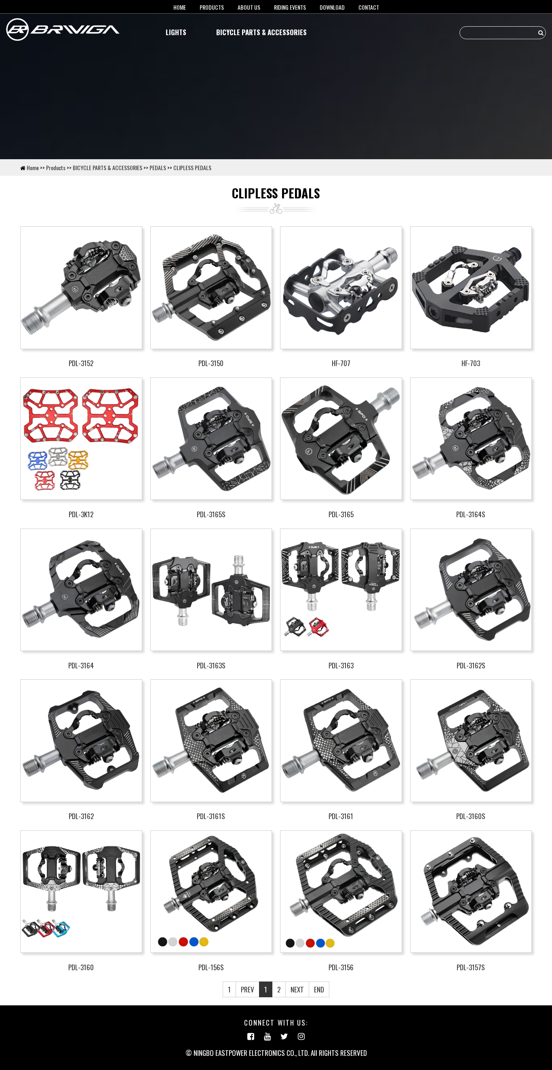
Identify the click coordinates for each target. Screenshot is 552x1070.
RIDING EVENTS (290, 7)
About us (249, 7)
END (319, 989)
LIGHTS (176, 32)
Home (33, 167)
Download (332, 7)
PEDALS (158, 167)
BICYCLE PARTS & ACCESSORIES (261, 32)
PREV (247, 989)
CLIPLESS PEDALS (192, 167)
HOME (179, 7)
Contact (368, 7)
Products (212, 7)
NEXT (297, 989)
